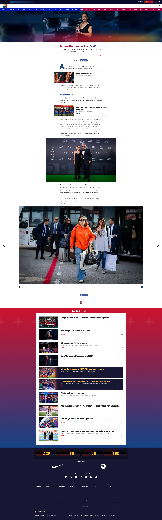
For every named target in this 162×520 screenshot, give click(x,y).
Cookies (81, 515)
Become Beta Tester (85, 502)
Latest (18, 9)
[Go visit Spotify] (103, 466)
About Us (146, 9)
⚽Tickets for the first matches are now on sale (22, 2)
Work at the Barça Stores (98, 498)
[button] (4, 245)
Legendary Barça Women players (71, 9)
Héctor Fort (48, 502)
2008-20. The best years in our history (114, 493)
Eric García (48, 500)
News (141, 9)
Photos (60, 9)
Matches (135, 9)
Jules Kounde (48, 498)
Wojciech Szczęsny (37, 489)
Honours (54, 9)
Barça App (83, 496)
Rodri (60, 504)
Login (141, 2)
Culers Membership (85, 489)
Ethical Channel (97, 491)
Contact (123, 9)
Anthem (95, 496)
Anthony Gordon (73, 496)
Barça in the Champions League (114, 502)
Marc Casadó (61, 496)
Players (48, 9)
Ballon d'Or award (76, 192)
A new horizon (111, 489)
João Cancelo (48, 504)
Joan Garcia (36, 491)
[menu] (159, 2)
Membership (28, 6)
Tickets (30, 9)
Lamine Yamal (72, 489)
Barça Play (35, 6)
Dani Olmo (61, 500)
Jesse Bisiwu (72, 500)
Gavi (60, 489)
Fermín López (61, 494)
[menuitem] (159, 1)
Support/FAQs (84, 500)
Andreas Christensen (50, 494)
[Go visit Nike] (57, 466)
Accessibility (86, 515)
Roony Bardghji (73, 494)
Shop (22, 6)
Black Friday (84, 504)
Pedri (60, 491)
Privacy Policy (76, 515)
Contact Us (91, 515)
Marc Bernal (61, 502)
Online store (84, 498)
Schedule (24, 9)
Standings (42, 9)
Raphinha (72, 491)
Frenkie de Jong (62, 498)
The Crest (96, 494)
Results (36, 9)
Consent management (104, 515)
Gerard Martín (48, 496)
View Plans (149, 1)
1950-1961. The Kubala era (113, 498)
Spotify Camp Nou (97, 489)
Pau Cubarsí (48, 491)
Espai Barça (144, 6)
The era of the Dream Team (113, 496)
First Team (134, 6)
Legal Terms (71, 515)
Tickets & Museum (14, 6)
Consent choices (112, 515)
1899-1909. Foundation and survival (115, 500)
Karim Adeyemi (73, 498)
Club (138, 6)
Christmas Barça (85, 506)
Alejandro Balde (49, 489)
